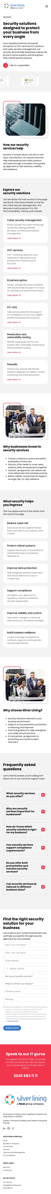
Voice (5, 1141)
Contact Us (7, 1170)
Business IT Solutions (11, 1144)
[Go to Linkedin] (4, 1128)
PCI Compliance (9, 1155)
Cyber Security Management (14, 1152)
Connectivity (8, 1146)
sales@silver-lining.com (12, 1185)
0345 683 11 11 (26, 1075)
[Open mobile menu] (46, 6)
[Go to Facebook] (9, 1128)
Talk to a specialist (19, 65)
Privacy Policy (13, 1021)
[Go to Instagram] (13, 1128)
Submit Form (12, 1028)
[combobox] (5, 968)
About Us (6, 1167)
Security (6, 1149)
